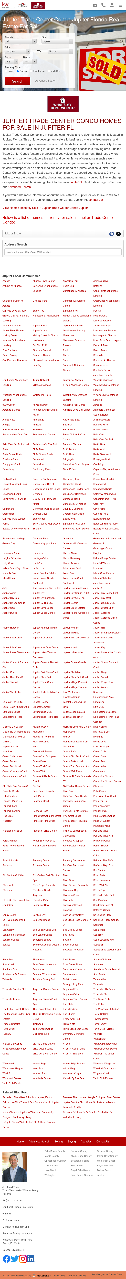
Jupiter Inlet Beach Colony (107, 632)
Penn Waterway (101, 805)
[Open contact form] (95, 5)
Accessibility (59, 1275)
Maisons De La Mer (12, 726)
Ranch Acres (100, 350)
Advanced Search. (20, 187)
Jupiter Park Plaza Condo (46, 672)
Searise (6, 944)
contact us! (96, 199)
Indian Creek (100, 315)
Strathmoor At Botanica (14, 974)
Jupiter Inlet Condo (42, 637)
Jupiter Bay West (102, 597)
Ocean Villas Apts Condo (15, 771)
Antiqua (37, 424)
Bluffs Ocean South (43, 454)
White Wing (69, 1068)
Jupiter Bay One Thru (74, 597)
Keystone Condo (71, 697)
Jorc (4, 588)
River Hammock (101, 880)
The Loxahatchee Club (44, 1009)
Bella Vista (98, 434)
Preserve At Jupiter (73, 840)
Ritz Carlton (99, 870)
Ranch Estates (100, 845)
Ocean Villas (99, 766)
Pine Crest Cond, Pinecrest (47, 815)
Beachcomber (100, 429)
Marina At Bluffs (101, 731)
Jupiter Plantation (72, 672)
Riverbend (7, 890)
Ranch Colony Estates (44, 845)
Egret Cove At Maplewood (46, 523)
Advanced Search (45, 80)
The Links (98, 1004)
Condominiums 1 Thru (104, 498)
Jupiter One (8, 672)
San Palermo (100, 900)
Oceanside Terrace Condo (107, 781)
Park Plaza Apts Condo (75, 796)
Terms (72, 1275)
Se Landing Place (102, 914)
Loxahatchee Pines (12, 716)
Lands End (99, 701)
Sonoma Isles (100, 365)
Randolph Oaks (10, 860)
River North (8, 885)
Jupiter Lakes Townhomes (16, 652)
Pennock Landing (11, 810)
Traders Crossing (11, 1023)
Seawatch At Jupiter (73, 949)
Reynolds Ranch (41, 355)
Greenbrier (68, 538)
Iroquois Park (9, 573)
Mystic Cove (99, 741)
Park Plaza (38, 796)
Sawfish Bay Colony (73, 914)
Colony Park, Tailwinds (14, 498)
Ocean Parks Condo (73, 761)
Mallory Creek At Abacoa (46, 335)
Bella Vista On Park (103, 439)
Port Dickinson (9, 840)
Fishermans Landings (13, 538)
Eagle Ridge (39, 518)
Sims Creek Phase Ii (73, 964)
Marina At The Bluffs (43, 736)
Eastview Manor (101, 518)
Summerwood (70, 974)
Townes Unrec (100, 1018)
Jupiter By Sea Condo (13, 602)
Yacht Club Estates (103, 1078)
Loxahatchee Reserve (104, 330)
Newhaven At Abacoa (74, 340)
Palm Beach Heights (43, 791)
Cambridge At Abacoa (74, 290)
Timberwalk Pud (71, 1018)
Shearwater (39, 959)
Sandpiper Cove (41, 905)
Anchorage (38, 419)
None (35, 746)
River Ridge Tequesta (44, 885)
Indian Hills (38, 568)
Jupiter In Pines (71, 632)
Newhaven (38, 340)
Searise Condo (70, 944)
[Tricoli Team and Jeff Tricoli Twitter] (15, 1258)
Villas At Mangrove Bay (105, 1043)
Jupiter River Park (42, 677)
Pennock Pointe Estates (75, 810)
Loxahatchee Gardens (104, 711)
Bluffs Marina (69, 449)
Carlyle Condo (9, 479)
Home (10, 71)
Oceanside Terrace (103, 776)
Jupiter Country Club (104, 602)
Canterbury (8, 469)
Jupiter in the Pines (73, 325)
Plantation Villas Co (12, 830)
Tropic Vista (69, 1023)
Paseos (67, 345)
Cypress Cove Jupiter (74, 513)
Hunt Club (38, 563)
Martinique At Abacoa (104, 335)
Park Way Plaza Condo (105, 796)
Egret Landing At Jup (74, 523)
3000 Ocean (8, 404)
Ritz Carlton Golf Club (13, 875)
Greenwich (99, 543)
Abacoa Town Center (44, 280)
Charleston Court (72, 484)
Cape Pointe (69, 469)
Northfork (7, 751)
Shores (66, 360)
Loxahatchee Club (42, 711)
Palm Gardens (9, 796)
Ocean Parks (39, 761)
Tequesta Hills (70, 989)
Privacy (82, 1275)
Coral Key (98, 503)
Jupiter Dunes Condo (44, 612)
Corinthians (8, 508)
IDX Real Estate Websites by (17, 1275)
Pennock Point (100, 345)
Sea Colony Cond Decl (44, 929)
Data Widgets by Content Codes (107, 1274)
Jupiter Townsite (10, 682)
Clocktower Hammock (74, 493)
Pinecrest (7, 820)
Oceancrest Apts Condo (14, 776)
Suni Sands (99, 974)
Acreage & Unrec (11, 409)
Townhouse (38, 71)
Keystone (98, 692)
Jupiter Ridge (100, 672)
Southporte (38, 969)
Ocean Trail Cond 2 (12, 766)
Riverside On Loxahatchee (16, 900)
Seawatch (98, 944)
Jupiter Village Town (103, 682)
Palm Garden (100, 791)
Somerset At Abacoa (104, 360)
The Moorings (70, 1009)
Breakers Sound (10, 459)
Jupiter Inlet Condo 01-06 (76, 637)
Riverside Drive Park (104, 895)
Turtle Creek (8, 1028)
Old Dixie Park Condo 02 (15, 786)
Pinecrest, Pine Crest (44, 820)
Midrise (67, 736)
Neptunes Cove (10, 746)
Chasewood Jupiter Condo (46, 489)
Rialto (66, 355)
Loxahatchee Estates (74, 711)
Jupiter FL (77, 182)
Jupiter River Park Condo (76, 677)
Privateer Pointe (101, 840)
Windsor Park (40, 1073)
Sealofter (67, 939)
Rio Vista (7, 865)
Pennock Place (40, 810)
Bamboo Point (100, 424)
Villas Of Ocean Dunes (105, 1048)
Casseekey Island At (104, 479)
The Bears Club (101, 999)
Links (65, 706)
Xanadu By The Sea (73, 1078)
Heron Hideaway (71, 558)
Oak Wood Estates (42, 751)
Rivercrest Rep (70, 890)
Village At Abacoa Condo (76, 384)
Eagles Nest (69, 518)
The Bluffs (68, 1004)
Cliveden (37, 493)
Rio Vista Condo (41, 865)
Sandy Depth (9, 914)
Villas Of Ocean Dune (74, 1048)
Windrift (6, 1073)
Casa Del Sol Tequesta (45, 479)
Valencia (97, 1033)
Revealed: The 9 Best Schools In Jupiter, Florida (27, 1097)
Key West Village (71, 692)
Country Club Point (73, 508)
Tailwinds (7, 979)
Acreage (97, 404)
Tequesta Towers (11, 999)
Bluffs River (38, 449)
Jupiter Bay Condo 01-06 (76, 593)
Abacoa (6, 280)
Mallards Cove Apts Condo (77, 726)
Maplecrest (38, 731)
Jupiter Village (40, 330)
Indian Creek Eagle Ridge (15, 568)
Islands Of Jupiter (102, 578)
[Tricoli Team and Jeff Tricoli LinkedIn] (31, 1258)
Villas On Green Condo (45, 1053)
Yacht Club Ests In (11, 1083)
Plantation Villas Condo (45, 830)
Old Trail (37, 786)
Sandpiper (7, 905)
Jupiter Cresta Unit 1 (104, 607)
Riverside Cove (71, 895)
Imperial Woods (101, 563)
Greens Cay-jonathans (44, 543)
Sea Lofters (99, 929)
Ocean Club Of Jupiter (44, 756)
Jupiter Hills (99, 627)
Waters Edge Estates (74, 1063)
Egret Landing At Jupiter (105, 523)
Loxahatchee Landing (74, 330)
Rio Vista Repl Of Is (103, 865)
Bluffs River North (102, 454)
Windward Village (72, 1073)
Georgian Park (40, 538)
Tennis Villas (99, 979)
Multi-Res (55, 71)
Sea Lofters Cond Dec (13, 934)
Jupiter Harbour (10, 627)
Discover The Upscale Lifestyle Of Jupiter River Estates (91, 1097)
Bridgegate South (11, 464)
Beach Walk (69, 429)
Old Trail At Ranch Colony (76, 786)
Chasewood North (102, 489)
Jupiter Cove (9, 607)
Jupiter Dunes (9, 612)
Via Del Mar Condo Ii (13, 1043)
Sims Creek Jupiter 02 (44, 964)
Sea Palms (68, 934)
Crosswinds (8, 513)
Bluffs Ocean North (12, 454)
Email (8, 1213)
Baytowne (38, 429)
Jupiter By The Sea (43, 602)
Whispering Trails (42, 394)
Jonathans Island (102, 583)
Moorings (98, 736)
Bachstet (67, 424)
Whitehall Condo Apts (104, 1068)
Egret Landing (70, 310)
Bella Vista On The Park (45, 444)
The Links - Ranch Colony (15, 1009)
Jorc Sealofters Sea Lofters (47, 588)
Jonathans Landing (12, 325)
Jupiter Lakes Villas (73, 652)
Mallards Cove (40, 726)
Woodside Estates (42, 1078)
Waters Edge (39, 1063)
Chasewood (99, 484)
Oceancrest (99, 771)
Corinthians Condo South (46, 508)
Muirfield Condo (41, 741)
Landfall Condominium (74, 701)
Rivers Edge (99, 890)
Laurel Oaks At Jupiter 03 (15, 706)
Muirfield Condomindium (75, 741)
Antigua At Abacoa (12, 285)
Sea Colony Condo (73, 929)
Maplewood (69, 731)
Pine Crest (7, 815)
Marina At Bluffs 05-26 (13, 736)
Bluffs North (99, 449)
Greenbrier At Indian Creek (107, 538)
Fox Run (97, 310)
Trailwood (38, 1023)
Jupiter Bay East (10, 597)
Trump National (41, 380)
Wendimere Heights (12, 1068)
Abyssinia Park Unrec (74, 404)
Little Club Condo (11, 711)
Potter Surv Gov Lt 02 (44, 840)
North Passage (101, 746)
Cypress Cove (40, 513)
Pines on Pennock (42, 350)
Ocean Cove (99, 756)
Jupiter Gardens (101, 612)
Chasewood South (11, 493)
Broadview (38, 464)
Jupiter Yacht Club (11, 692)
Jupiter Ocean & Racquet (76, 588)
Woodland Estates (11, 1078)
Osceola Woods (10, 791)
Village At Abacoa (42, 384)
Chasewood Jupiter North (76, 489)
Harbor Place (70, 553)
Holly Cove (8, 563)
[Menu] (120, 5)
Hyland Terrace (71, 563)
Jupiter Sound (100, 677)
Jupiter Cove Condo (43, 607)
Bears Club (68, 285)
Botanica (97, 285)
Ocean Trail (99, 761)
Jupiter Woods (100, 687)
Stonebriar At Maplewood (106, 969)
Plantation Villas (101, 825)
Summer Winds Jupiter (44, 974)
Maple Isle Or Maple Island (16, 731)
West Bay (38, 1068)
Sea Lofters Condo (42, 934)
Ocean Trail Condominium (76, 766)
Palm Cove (68, 791)
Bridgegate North (102, 459)
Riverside (98, 355)
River (65, 875)
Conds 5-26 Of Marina (74, 503)
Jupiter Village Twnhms (75, 687)
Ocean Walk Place (72, 771)
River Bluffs (99, 875)
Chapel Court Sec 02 (43, 484)
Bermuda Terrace (72, 444)
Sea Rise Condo (10, 939)
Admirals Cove (100, 280)
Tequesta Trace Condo (75, 999)
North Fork (68, 746)
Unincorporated (41, 1033)
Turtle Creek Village (103, 1028)
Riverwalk (68, 900)
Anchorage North (102, 419)
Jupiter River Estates (13, 330)
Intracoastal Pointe (72, 568)
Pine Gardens (9, 350)
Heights (97, 553)
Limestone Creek (42, 706)
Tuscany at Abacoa (73, 380)
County (9, 37)
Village (66, 1043)
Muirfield (6, 741)
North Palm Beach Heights (107, 340)
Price (7, 47)
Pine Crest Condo (72, 815)
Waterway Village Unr (104, 1063)
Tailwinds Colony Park (44, 979)
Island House (9, 578)
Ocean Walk (39, 771)
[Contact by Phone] (103, 5)
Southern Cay (9, 969)
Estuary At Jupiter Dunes (76, 528)
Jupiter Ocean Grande (74, 662)
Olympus (98, 786)
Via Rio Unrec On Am (44, 1043)
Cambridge (99, 464)
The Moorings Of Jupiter (106, 1009)
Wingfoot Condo (101, 1073)
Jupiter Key (99, 647)
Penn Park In (100, 801)
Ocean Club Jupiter (12, 756)
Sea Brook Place (41, 919)
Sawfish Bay (39, 914)
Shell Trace (69, 959)
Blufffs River (99, 444)
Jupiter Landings (102, 325)
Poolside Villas (100, 830)
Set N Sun (7, 959)
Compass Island (71, 498)
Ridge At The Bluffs (103, 860)
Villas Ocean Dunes (43, 1048)
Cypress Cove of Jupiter (14, 310)
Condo (23, 71)
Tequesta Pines (101, 994)
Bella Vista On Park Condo (16, 444)
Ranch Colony (9, 355)
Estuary (37, 528)
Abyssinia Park (70, 280)
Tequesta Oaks (71, 994)
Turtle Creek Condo (43, 1028)
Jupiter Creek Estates (74, 607)
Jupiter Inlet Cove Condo (46, 647)
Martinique (68, 335)
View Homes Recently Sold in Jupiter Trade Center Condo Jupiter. (45, 207)
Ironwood (98, 568)
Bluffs (5, 449)
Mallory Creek (9, 335)
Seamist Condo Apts (104, 939)
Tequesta (98, 984)
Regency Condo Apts (74, 860)
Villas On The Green (73, 1053)
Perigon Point (100, 810)
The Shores (69, 1014)
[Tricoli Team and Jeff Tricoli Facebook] (6, 1258)
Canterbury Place (42, 469)
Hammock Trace (11, 553)
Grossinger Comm (102, 548)
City (44, 37)
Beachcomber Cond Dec (15, 434)
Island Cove (69, 573)
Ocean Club (99, 751)
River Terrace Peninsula (75, 885)
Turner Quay (99, 1023)
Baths (26, 57)
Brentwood (38, 459)
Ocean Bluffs (69, 751)
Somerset (98, 964)
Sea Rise (98, 934)
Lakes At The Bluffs (12, 701)
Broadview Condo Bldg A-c (77, 464)
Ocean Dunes (9, 761)
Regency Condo (41, 860)
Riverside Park (40, 900)
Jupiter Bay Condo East (105, 593)
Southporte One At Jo (74, 969)
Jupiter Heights (71, 627)
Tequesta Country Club (14, 989)
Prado (66, 350)
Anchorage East (71, 419)
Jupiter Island (70, 647)
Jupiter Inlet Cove (11, 647)
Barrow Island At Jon (13, 429)
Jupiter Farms (40, 325)
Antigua (6, 424)
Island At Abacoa (102, 320)
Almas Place (8, 419)
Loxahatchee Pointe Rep (45, 716)
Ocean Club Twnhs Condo (76, 756)
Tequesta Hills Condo (104, 989)
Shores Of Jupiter (102, 959)
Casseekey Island (72, 479)
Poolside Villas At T (103, 835)
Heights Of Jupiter (11, 558)
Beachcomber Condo (44, 434)
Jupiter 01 (98, 588)
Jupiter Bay (38, 593)
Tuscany (6, 1033)
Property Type (13, 67)
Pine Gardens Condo (104, 815)
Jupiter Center (70, 602)
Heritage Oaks (40, 558)
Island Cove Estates (103, 573)
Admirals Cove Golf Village (77, 409)
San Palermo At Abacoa (14, 360)
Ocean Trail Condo (42, 766)
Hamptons (38, 553)
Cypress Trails (100, 513)
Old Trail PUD (40, 345)
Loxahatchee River (73, 716)
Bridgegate (68, 459)
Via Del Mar (99, 1038)
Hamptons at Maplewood (46, 315)
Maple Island (100, 726)
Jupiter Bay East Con (44, 597)
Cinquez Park (40, 300)
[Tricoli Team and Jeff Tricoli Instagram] (23, 1258)
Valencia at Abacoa (103, 380)
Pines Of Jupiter (101, 820)
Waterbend (8, 1063)
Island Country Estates (44, 573)
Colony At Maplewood (104, 493)
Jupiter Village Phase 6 (75, 682)
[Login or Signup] (112, 5)
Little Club (98, 706)
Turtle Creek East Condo (76, 1028)
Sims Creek (8, 964)
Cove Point (99, 508)
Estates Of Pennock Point (15, 528)
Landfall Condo (41, 701)
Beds (8, 57)
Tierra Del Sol (100, 1014)
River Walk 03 (100, 885)
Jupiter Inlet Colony (12, 637)
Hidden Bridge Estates (104, 558)
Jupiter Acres (9, 593)
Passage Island (41, 801)
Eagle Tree (38, 310)
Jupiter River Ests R (12, 677)
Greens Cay (8, 543)
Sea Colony (8, 929)
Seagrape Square (42, 939)
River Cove (68, 880)
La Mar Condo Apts (103, 697)
